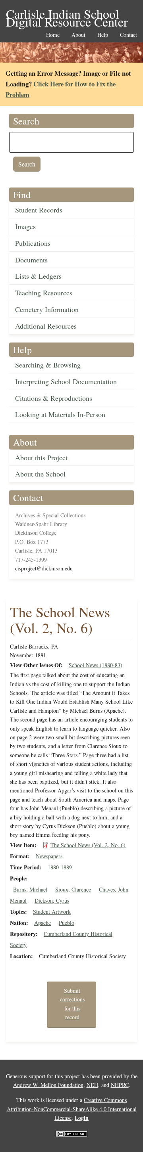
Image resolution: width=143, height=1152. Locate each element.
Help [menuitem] (102, 35)
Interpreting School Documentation (66, 381)
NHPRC (120, 1085)
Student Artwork (52, 911)
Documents (31, 259)
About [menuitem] (78, 35)
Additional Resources (46, 326)
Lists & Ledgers (38, 276)
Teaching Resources (43, 292)
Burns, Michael (30, 889)
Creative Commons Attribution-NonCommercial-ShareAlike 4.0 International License (72, 1108)
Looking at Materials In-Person (60, 414)
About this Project (41, 457)
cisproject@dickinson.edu (44, 568)
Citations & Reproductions (53, 398)
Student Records (38, 209)
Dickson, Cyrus (52, 900)
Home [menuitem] (53, 35)
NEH (92, 1085)
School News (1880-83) (95, 665)
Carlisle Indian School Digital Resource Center (67, 14)
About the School (40, 473)
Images (25, 226)
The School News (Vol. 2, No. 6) (88, 845)
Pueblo (66, 922)
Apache (42, 922)
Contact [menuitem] (128, 35)
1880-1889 (60, 867)
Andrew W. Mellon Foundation (48, 1085)
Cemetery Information (47, 309)
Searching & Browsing (48, 364)
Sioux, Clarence (73, 889)
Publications (32, 243)
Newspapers (49, 856)
